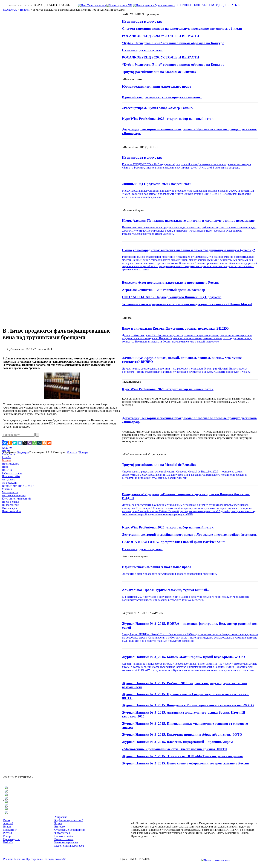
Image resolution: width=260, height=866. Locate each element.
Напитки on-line (11, 511)
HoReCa (7, 469)
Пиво (5, 466)
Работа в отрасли (12, 473)
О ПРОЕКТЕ (185, 5)
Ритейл (6, 457)
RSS (64, 859)
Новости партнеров (66, 842)
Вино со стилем (63, 839)
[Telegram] (20, 443)
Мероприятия (10, 492)
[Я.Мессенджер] (15, 443)
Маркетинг (8, 454)
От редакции (10, 482)
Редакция (19, 859)
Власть (6, 450)
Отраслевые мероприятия (69, 829)
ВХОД (215, 5)
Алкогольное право (13, 495)
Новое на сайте (11, 476)
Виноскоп (60, 826)
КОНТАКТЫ (202, 5)
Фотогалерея (9, 508)
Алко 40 (7, 447)
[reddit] (49, 443)
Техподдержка (52, 859)
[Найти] (37, 435)
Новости (72, 452)
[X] (24, 443)
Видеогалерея (10, 504)
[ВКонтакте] (5, 443)
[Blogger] (44, 443)
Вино (6, 820)
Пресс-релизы (10, 501)
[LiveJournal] (39, 443)
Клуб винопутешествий (16, 498)
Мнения (7, 488)
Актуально (8, 479)
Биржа (58, 823)
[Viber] (29, 443)
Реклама (8, 859)
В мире (6, 460)
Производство (10, 463)
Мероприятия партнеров (69, 845)
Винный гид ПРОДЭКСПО (19, 485)
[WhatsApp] (34, 443)
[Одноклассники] (10, 443)
